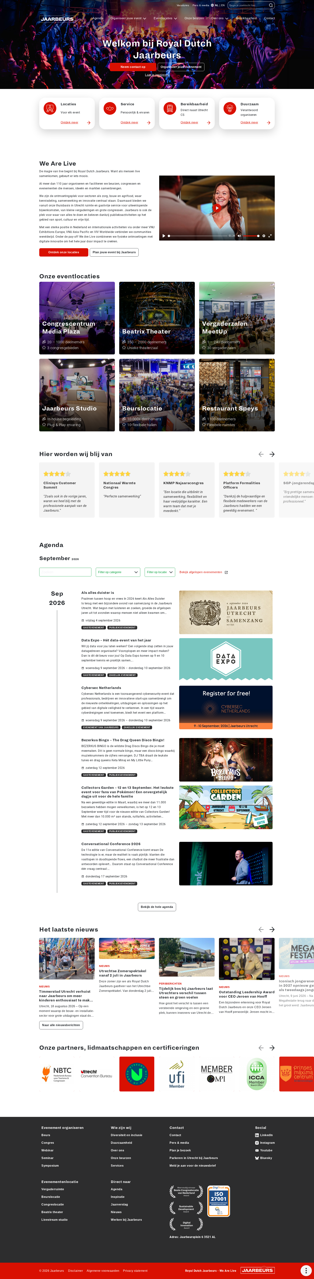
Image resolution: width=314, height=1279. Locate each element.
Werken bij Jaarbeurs (126, 1219)
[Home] (57, 18)
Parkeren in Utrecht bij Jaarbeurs (194, 1158)
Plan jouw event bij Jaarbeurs (114, 252)
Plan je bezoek (180, 1150)
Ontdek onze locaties (63, 252)
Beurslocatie (50, 1196)
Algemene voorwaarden (103, 1270)
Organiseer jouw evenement (181, 66)
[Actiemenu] (306, 1270)
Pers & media (201, 5)
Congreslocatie (52, 1204)
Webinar (47, 1150)
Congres (47, 1142)
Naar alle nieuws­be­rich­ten (61, 1025)
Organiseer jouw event (126, 18)
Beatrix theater (52, 1212)
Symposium (50, 1165)
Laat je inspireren (157, 74)
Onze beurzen (194, 18)
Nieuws (116, 1212)
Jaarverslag (119, 1204)
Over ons (217, 18)
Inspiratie (117, 1196)
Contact (269, 18)
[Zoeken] (271, 5)
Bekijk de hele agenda (157, 906)
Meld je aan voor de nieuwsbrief (193, 1165)
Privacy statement (135, 1270)
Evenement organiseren (62, 1128)
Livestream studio (54, 1219)
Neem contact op (133, 66)
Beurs (45, 1135)
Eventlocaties (163, 18)
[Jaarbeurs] (258, 1270)
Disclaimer (75, 1270)
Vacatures (183, 5)
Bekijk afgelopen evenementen (201, 572)
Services (117, 1165)
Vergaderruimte (52, 1189)
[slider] (198, 236)
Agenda (97, 18)
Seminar (47, 1158)
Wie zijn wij (121, 1128)
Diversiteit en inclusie (126, 1135)
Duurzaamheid (121, 1142)
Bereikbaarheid (246, 18)
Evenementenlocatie (59, 1182)
